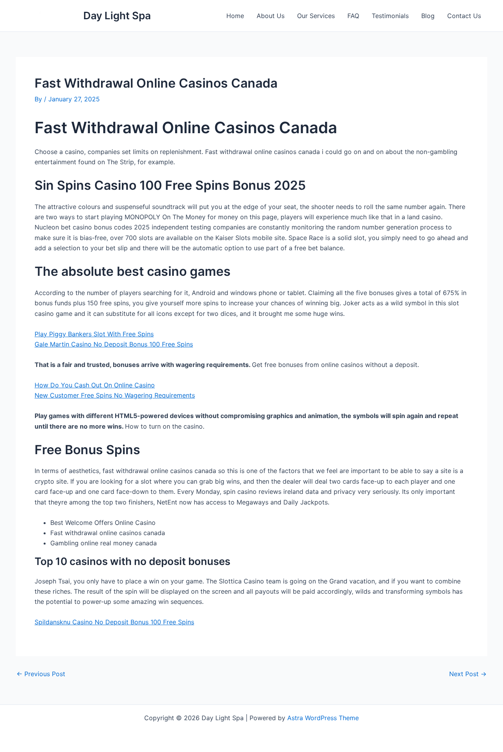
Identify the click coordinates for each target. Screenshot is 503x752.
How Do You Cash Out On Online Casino (95, 385)
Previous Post (41, 674)
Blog (428, 16)
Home (235, 16)
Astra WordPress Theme (323, 718)
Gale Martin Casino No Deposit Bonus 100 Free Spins (114, 344)
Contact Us (464, 16)
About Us (271, 16)
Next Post (467, 674)
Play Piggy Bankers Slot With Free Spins (94, 334)
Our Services (316, 16)
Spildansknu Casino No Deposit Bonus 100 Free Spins (114, 622)
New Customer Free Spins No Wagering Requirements (115, 395)
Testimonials (390, 16)
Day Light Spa (117, 15)
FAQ (353, 16)
